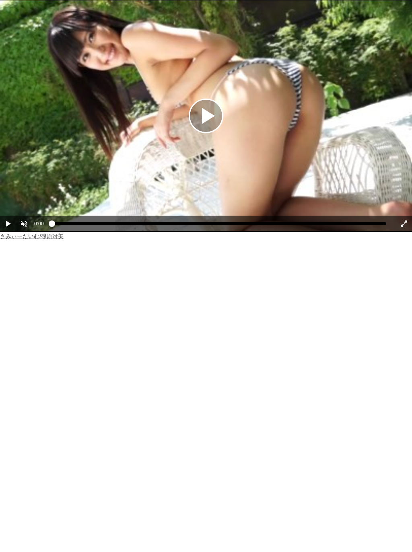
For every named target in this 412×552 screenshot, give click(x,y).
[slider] (219, 226)
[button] (24, 224)
